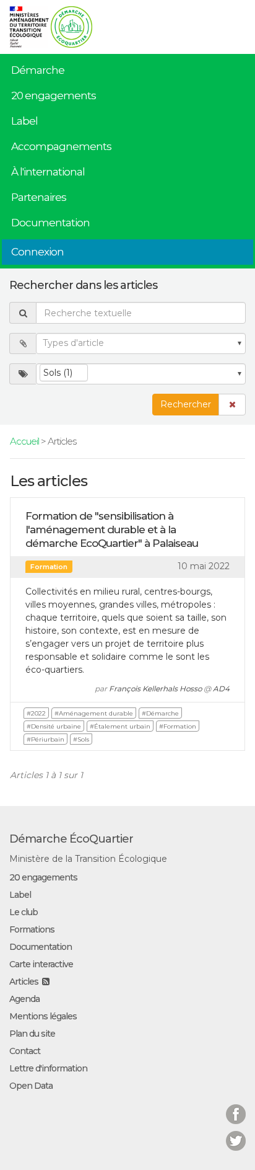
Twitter (236, 1133)
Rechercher (185, 404)
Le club (23, 912)
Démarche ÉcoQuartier (71, 839)
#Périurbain (45, 739)
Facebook (236, 1106)
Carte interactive (41, 964)
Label (24, 121)
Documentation (50, 222)
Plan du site (32, 1033)
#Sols (81, 739)
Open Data (31, 1085)
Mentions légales (43, 1016)
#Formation (177, 726)
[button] (232, 404)
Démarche (37, 70)
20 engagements (53, 95)
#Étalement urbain (120, 726)
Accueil (24, 441)
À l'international (48, 172)
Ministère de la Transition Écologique (88, 858)
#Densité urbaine (54, 726)
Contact (24, 1051)
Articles (23, 981)
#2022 (36, 713)
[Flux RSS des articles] (45, 981)
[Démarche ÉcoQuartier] (71, 23)
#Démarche (160, 713)
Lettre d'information (48, 1068)
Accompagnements (61, 146)
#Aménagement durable (93, 713)
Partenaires (38, 197)
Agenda (24, 998)
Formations (31, 929)
